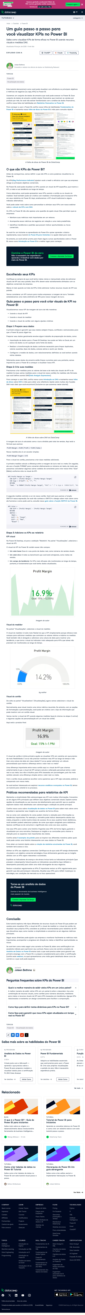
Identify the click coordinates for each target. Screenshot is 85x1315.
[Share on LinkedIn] (13, 1035)
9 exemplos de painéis (26, 838)
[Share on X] (26, 1035)
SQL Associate (75, 1247)
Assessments (23, 1224)
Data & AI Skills (41, 1208)
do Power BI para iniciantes (39, 235)
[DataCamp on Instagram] (29, 1295)
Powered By (64, 490)
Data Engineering (8, 1252)
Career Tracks (23, 1208)
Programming (6, 1255)
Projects (21, 1221)
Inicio (8, 23)
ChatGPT (73, 1229)
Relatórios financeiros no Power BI (50, 103)
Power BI (25, 23)
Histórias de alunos (59, 1227)
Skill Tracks (22, 1211)
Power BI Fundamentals (52, 1053)
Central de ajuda (7, 1224)
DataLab (22, 1227)
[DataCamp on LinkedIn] (16, 1295)
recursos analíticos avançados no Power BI (55, 785)
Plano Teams (40, 1216)
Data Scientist (74, 1250)
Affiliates (5, 1218)
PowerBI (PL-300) (75, 1257)
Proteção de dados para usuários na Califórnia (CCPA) (17, 1305)
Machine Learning (8, 1249)
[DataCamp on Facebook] (3, 1295)
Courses (21, 1215)
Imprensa (5, 1211)
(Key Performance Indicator (23, 180)
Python (72, 1208)
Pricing (55, 1208)
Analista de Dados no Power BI (18, 951)
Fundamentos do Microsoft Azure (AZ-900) (41, 1264)
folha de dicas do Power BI (39, 109)
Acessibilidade (39, 1305)
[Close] (82, 4)
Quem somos (6, 1208)
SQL (71, 1215)
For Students (57, 1211)
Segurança (49, 1305)
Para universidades (59, 1230)
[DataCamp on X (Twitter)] (9, 1295)
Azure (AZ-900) (75, 1260)
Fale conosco (6, 1227)
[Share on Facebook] (17, 1035)
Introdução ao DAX (50, 379)
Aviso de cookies (22, 1301)
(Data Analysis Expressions (39, 375)
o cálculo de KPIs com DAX (21, 207)
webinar (20, 956)
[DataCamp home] (16, 1290)
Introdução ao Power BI (27, 241)
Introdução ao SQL (25, 1249)
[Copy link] (8, 1035)
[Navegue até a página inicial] (9, 12)
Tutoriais (16, 23)
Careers (4, 1215)
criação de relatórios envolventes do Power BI (54, 844)
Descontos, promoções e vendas (57, 1216)
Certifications (23, 1218)
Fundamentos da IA (42, 1244)
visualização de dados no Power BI (41, 809)
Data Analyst (74, 1244)
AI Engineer (74, 1253)
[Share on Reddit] (22, 1035)
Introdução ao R (24, 1252)
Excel (71, 1226)
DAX (20, 382)
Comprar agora (72, 4)
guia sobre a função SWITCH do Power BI (61, 501)
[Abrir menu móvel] (82, 12)
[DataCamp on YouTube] (23, 1295)
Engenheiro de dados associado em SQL (58, 1266)
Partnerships (6, 1221)
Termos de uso (6, 1309)
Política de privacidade (8, 1301)
